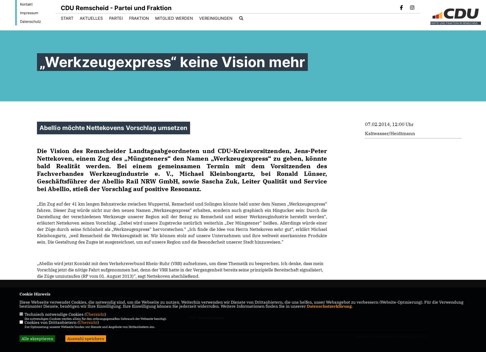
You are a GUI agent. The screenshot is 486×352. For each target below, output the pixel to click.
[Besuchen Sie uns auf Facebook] (402, 8)
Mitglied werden (174, 18)
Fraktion (139, 18)
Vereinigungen (215, 18)
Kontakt (26, 4)
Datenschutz (30, 21)
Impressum (29, 13)
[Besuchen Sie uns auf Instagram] (412, 8)
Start (67, 18)
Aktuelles (91, 18)
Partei (116, 18)
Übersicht (95, 314)
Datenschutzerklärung (329, 306)
